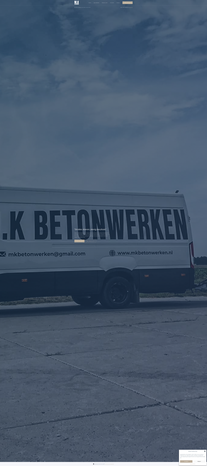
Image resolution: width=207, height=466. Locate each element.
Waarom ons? (104, 2)
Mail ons (131, 7)
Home (90, 2)
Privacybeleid (192, 463)
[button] (204, 451)
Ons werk (112, 2)
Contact (118, 2)
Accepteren (186, 461)
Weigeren (199, 461)
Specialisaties (96, 2)
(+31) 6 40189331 (125, 7)
